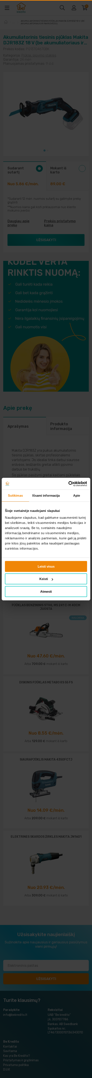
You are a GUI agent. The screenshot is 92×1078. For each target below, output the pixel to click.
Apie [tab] (76, 495)
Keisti (43, 579)
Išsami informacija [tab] (46, 495)
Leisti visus (46, 566)
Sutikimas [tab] (15, 495)
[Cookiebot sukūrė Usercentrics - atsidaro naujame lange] (68, 484)
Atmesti (46, 591)
